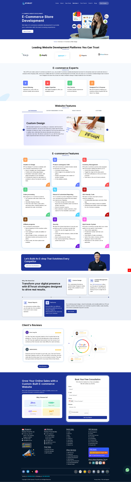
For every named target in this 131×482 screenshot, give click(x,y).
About (61, 3)
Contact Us (69, 437)
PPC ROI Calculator (49, 450)
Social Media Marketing (72, 455)
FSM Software (70, 458)
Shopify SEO (93, 444)
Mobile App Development (73, 460)
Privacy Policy (97, 478)
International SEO (94, 442)
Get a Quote (103, 3)
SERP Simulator (48, 452)
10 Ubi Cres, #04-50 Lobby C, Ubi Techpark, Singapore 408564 (28, 435)
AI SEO (91, 432)
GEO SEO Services (94, 434)
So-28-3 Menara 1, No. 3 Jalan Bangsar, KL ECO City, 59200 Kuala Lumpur (50, 436)
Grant (89, 3)
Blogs (95, 3)
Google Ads (70, 453)
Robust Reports (76, 109)
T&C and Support (105, 478)
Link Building (93, 437)
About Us (69, 432)
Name (69, 385)
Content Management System (54, 109)
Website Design (71, 463)
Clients (68, 436)
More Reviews (43, 365)
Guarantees (70, 442)
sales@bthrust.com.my (51, 441)
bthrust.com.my (49, 443)
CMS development (97, 283)
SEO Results (70, 441)
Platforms (99, 109)
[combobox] (71, 400)
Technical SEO (93, 439)
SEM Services (70, 452)
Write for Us (70, 444)
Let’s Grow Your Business (32, 265)
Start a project (27, 31)
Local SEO (92, 436)
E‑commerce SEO (94, 441)
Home (57, 3)
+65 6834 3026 (26, 438)
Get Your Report (88, 416)
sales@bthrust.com (27, 439)
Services (75, 3)
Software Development (72, 456)
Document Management (72, 461)
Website (70, 403)
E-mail (70, 391)
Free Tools (83, 3)
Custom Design (32, 109)
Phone (70, 397)
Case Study (68, 3)
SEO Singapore (93, 431)
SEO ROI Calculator (49, 449)
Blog (68, 434)
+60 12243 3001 (49, 439)
